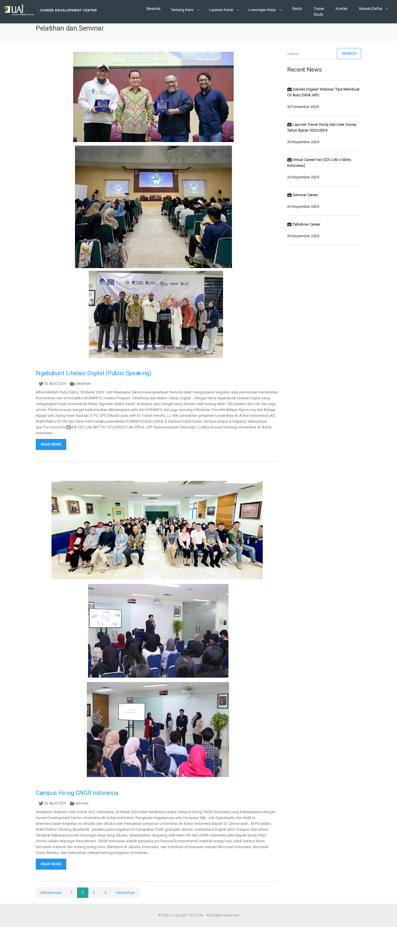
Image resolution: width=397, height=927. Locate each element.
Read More (51, 444)
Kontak (342, 8)
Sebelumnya (50, 892)
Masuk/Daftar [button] (371, 8)
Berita (297, 8)
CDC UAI (196, 915)
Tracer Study (319, 11)
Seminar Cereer (305, 195)
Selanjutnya (125, 892)
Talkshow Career (306, 224)
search (349, 53)
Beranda (153, 8)
